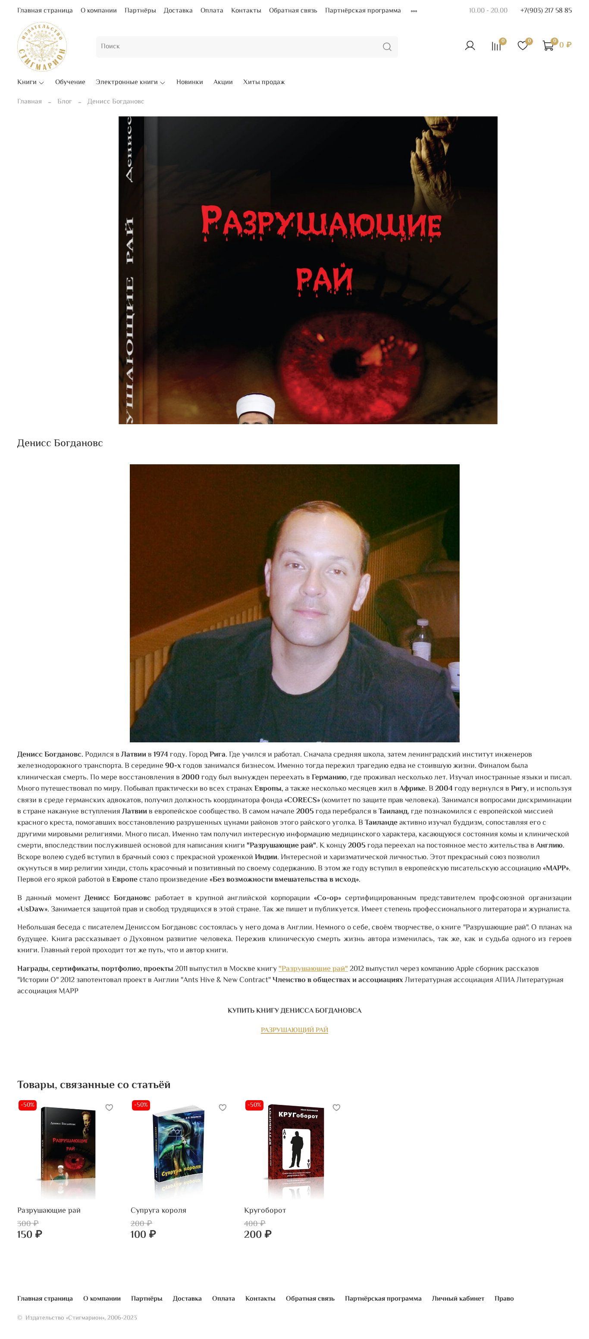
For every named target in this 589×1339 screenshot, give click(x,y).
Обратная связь (293, 11)
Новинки (189, 83)
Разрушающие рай (49, 1211)
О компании (99, 11)
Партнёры (140, 11)
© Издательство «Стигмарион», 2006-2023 (77, 1318)
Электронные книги (127, 83)
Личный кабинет (458, 1299)
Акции (223, 83)
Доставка (178, 11)
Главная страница (45, 11)
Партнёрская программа (363, 11)
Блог (64, 102)
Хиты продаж (264, 83)
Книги (27, 83)
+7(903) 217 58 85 (546, 11)
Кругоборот (265, 1211)
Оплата (212, 11)
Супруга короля (158, 1211)
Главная (29, 102)
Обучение (70, 83)
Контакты (246, 11)
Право (504, 1299)
